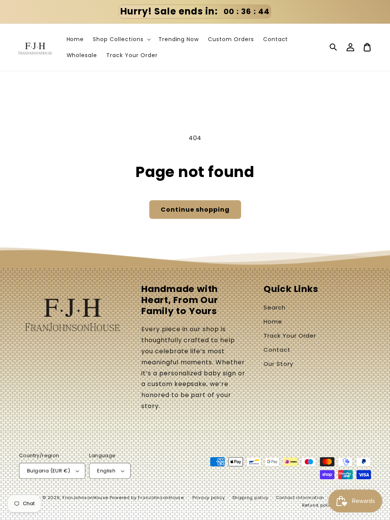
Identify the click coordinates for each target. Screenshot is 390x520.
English (106, 470)
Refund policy (318, 505)
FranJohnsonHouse (85, 497)
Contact (277, 350)
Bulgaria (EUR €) (48, 470)
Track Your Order (290, 336)
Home (273, 321)
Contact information (300, 497)
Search (275, 307)
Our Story (278, 364)
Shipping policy (250, 497)
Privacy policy (208, 497)
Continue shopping (195, 209)
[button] (333, 47)
